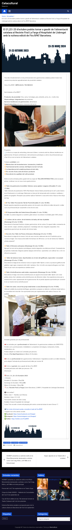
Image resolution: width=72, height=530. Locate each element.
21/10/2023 (8, 445)
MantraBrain (53, 527)
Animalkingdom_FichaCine (56, 479)
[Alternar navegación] (9, 11)
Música (5, 518)
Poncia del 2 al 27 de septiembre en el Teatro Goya (17, 488)
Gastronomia (23, 442)
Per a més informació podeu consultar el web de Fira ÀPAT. (24, 409)
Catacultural (10, 3)
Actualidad (7, 442)
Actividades (15, 442)
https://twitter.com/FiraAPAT (20, 419)
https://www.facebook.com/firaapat (24, 414)
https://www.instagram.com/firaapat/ (24, 416)
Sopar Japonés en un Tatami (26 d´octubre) (54, 457)
